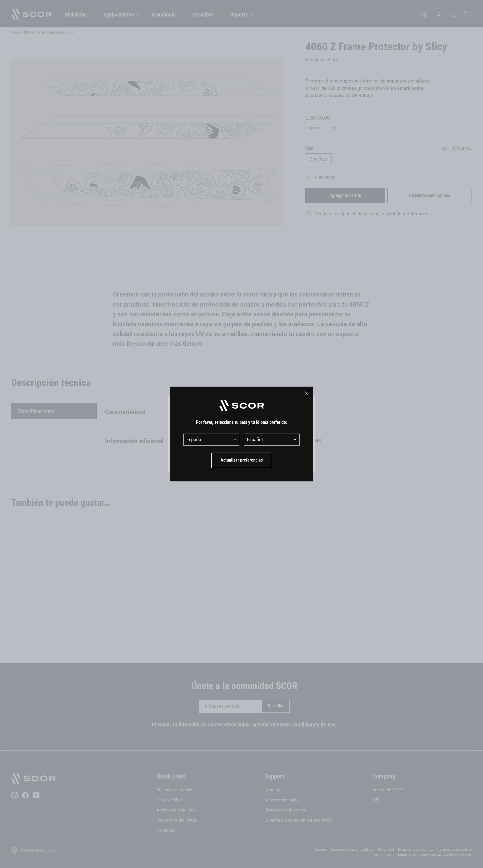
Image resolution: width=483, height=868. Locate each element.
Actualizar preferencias (242, 460)
